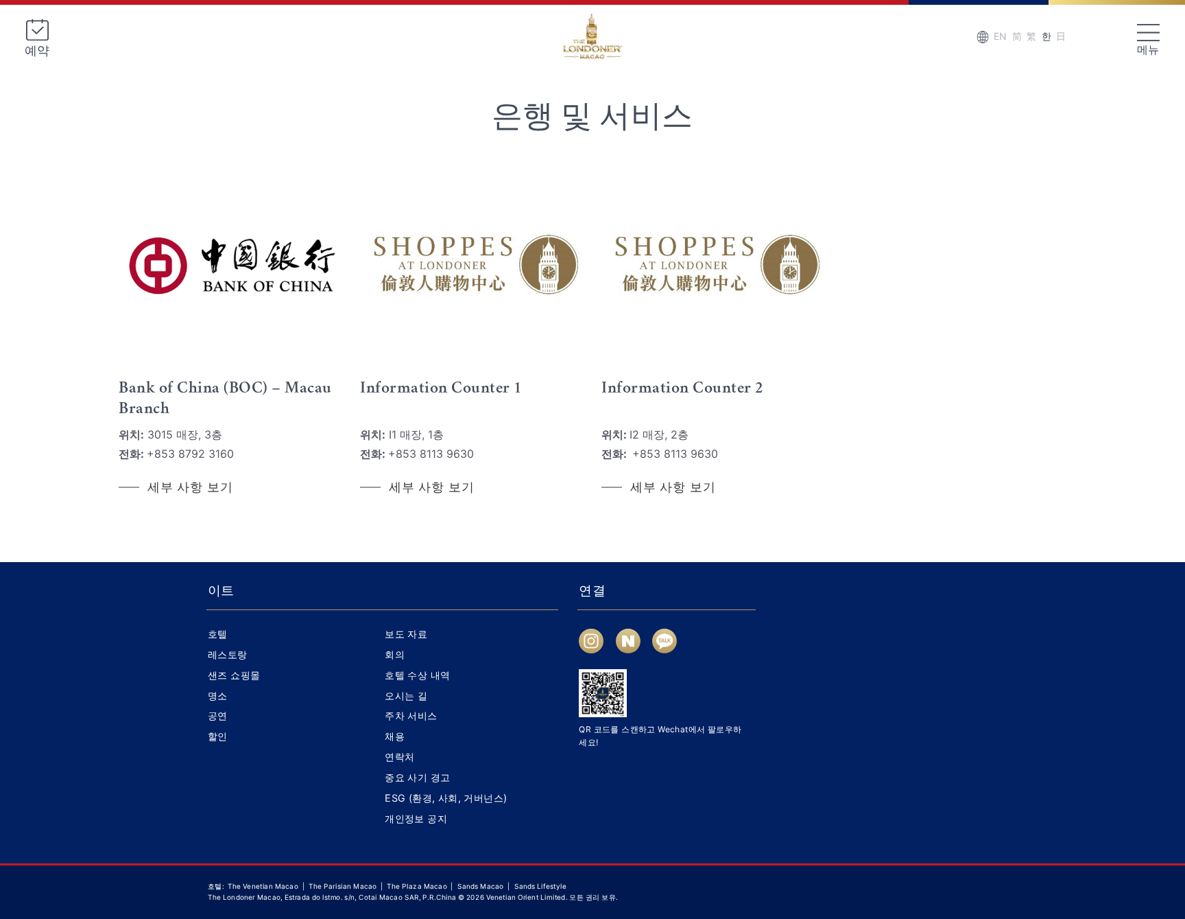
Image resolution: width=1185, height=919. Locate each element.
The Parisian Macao (342, 886)
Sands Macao (481, 886)
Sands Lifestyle (540, 886)
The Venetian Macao (263, 886)
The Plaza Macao (417, 886)
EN (1000, 36)
